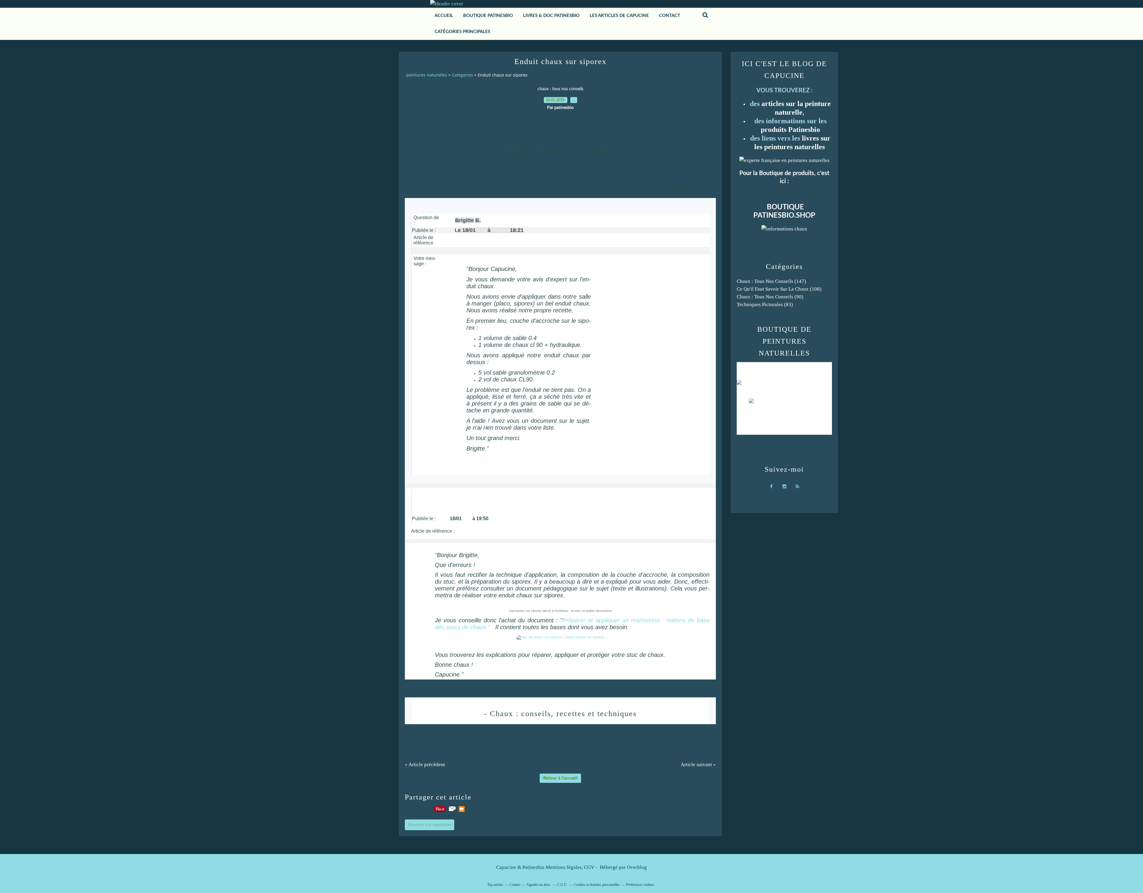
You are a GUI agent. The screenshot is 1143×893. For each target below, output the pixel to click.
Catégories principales (462, 31)
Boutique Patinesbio (488, 15)
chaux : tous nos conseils (560, 89)
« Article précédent (425, 764)
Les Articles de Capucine (619, 15)
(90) (770, 297)
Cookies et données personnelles (597, 885)
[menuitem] (443, 16)
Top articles (495, 885)
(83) (765, 304)
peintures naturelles (426, 75)
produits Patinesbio (790, 129)
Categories (462, 75)
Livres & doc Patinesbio (551, 15)
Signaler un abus (539, 885)
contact (669, 15)
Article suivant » (698, 764)
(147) (771, 281)
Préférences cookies (640, 885)
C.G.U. (562, 885)
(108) (779, 289)
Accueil (444, 15)
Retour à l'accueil (560, 778)
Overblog (637, 867)
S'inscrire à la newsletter (429, 825)
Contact (515, 885)
